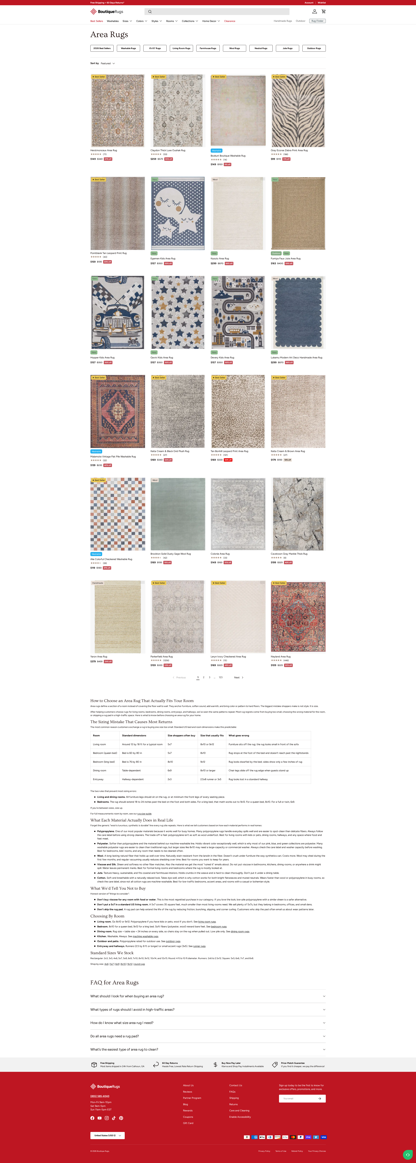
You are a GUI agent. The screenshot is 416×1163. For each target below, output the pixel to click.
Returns (233, 1104)
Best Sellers (96, 21)
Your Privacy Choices (317, 1151)
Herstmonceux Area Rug (103, 150)
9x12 (129, 964)
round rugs (139, 964)
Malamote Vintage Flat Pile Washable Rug (113, 456)
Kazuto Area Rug (220, 258)
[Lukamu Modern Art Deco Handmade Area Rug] (298, 312)
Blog (185, 1104)
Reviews (187, 1091)
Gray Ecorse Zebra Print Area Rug (289, 150)
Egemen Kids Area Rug (163, 258)
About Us (188, 1085)
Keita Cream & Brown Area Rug (288, 451)
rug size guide (144, 813)
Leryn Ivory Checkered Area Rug (228, 656)
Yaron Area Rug (98, 656)
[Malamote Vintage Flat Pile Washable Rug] (117, 411)
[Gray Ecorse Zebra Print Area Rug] (298, 110)
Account (309, 2)
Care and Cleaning (239, 1110)
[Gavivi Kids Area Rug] (178, 312)
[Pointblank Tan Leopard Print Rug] (117, 213)
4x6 (106, 964)
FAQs (232, 1091)
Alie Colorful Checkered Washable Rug (111, 559)
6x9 (117, 964)
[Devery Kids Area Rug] (238, 312)
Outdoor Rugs (314, 48)
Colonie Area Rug (220, 553)
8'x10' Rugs (155, 48)
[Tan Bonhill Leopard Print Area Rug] (238, 411)
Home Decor (209, 21)
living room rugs (207, 921)
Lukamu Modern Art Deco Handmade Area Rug (296, 357)
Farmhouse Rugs (208, 48)
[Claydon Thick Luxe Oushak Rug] (178, 110)
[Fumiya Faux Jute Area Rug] (298, 213)
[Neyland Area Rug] (298, 616)
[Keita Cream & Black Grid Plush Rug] (178, 411)
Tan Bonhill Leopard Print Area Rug (229, 451)
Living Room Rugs (181, 48)
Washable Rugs (128, 48)
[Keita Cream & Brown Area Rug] (298, 411)
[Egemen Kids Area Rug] (178, 213)
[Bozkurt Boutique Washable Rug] (238, 110)
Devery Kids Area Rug (222, 357)
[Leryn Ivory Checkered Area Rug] (238, 616)
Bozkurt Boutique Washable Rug (228, 155)
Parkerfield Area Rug (162, 656)
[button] (323, 11)
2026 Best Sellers (101, 48)
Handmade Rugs (283, 20)
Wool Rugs (234, 48)
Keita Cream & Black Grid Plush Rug (170, 451)
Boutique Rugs (103, 1151)
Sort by (94, 63)
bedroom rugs (219, 926)
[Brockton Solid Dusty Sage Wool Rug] (178, 514)
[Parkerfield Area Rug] (178, 616)
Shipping (234, 1097)
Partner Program (192, 1097)
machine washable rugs (145, 936)
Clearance (229, 21)
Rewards (188, 1110)
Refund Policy (297, 1151)
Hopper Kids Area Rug (102, 357)
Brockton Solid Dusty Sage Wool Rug (171, 553)
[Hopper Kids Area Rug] (117, 312)
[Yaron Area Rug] (117, 616)
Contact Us (235, 1085)
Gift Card (188, 1123)
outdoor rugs (173, 941)
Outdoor (300, 20)
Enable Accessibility (240, 1116)
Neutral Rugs (261, 48)
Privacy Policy (264, 1151)
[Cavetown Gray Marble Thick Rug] (298, 514)
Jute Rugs (287, 48)
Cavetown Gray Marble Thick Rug (289, 553)
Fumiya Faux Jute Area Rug (286, 258)
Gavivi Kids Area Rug (162, 357)
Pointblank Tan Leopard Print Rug (108, 253)
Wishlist (322, 2)
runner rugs (199, 946)
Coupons (188, 1116)
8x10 (123, 964)
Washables (113, 21)
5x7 (112, 964)
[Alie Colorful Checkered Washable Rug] (117, 514)
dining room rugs (240, 931)
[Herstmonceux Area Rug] (117, 110)
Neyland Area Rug (281, 656)
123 (220, 677)
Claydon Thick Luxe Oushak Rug (168, 150)
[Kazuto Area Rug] (238, 213)
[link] (179, 677)
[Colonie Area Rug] (238, 514)
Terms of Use (280, 1151)
